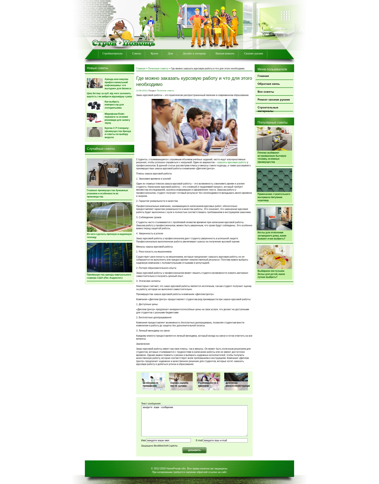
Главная (263, 75)
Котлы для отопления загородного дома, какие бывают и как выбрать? (272, 235)
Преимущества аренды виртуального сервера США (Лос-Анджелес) (109, 276)
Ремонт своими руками (274, 99)
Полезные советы (158, 68)
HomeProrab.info (176, 468)
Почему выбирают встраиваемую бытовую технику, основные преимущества (272, 157)
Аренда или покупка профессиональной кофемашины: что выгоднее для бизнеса (118, 84)
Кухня (154, 53)
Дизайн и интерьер (194, 53)
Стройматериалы (112, 53)
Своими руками (253, 53)
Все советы (266, 91)
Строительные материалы (268, 109)
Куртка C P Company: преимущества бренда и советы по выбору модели (118, 133)
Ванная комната (225, 53)
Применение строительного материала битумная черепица (274, 197)
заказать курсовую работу (231, 162)
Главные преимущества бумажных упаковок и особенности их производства (107, 193)
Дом (170, 53)
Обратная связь (269, 83)
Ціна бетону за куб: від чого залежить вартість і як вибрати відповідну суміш (109, 95)
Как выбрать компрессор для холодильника (114, 104)
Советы (136, 53)
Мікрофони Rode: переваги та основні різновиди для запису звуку (117, 119)
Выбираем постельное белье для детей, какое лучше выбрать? (271, 274)
